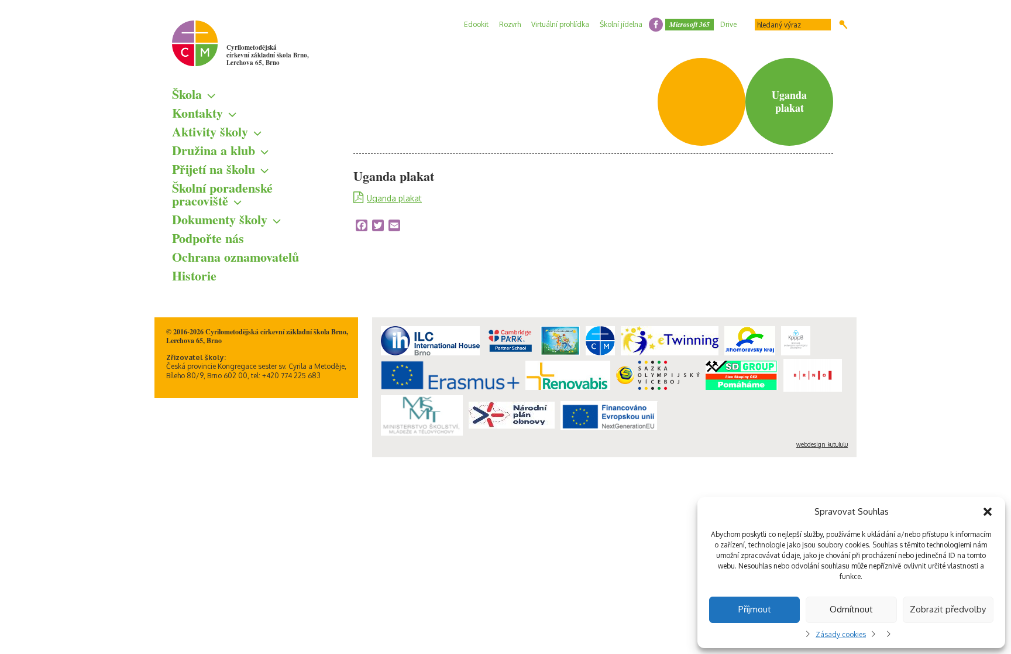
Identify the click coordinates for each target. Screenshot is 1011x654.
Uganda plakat (394, 198)
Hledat (843, 24)
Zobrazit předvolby (948, 609)
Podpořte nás (208, 238)
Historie (194, 275)
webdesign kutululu (822, 444)
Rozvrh (510, 24)
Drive (728, 24)
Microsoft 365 (689, 24)
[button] (987, 512)
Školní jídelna (621, 24)
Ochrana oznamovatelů (235, 256)
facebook (656, 25)
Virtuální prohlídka (560, 24)
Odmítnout (851, 609)
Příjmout (754, 609)
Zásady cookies (841, 634)
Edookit (476, 24)
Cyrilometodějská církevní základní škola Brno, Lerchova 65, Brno (267, 55)
